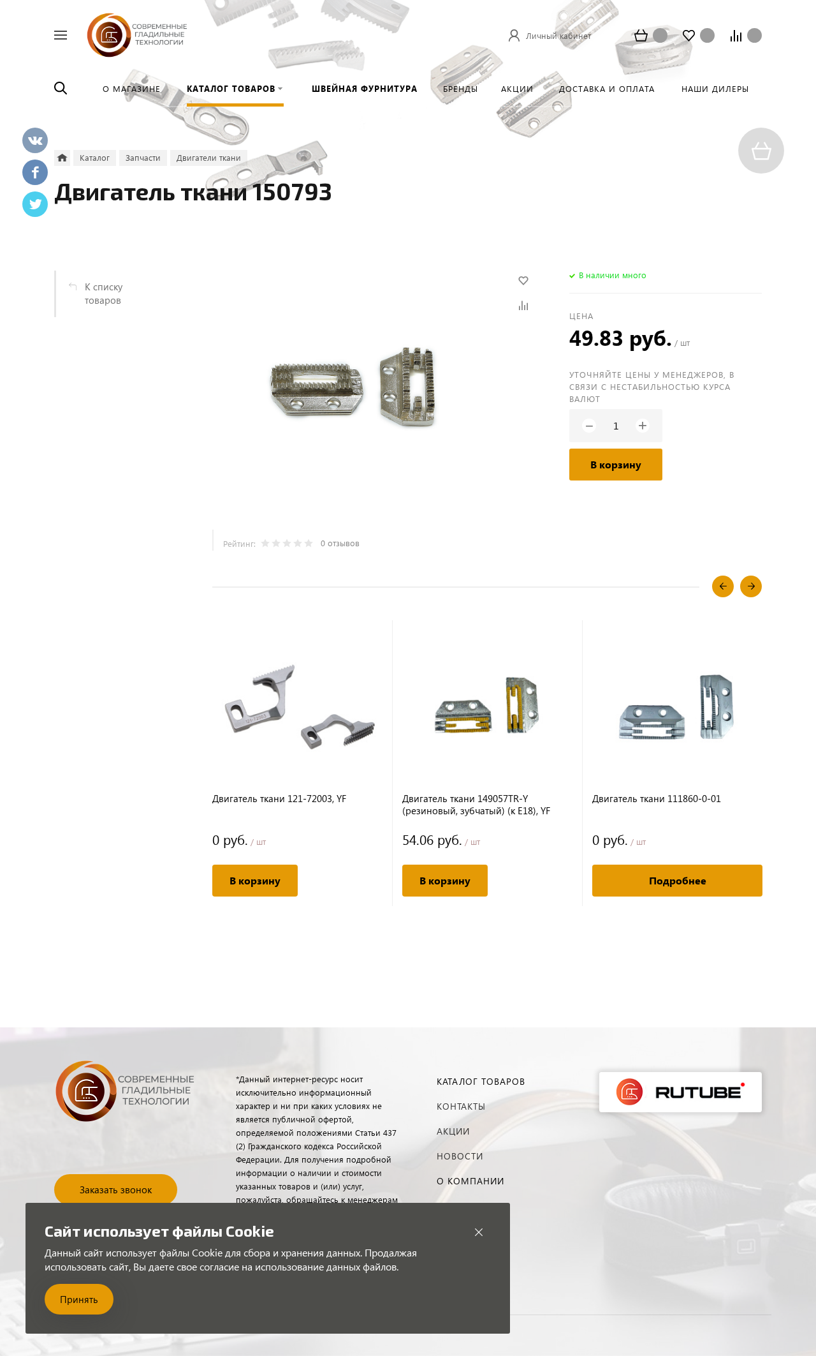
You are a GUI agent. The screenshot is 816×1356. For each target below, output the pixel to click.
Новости (460, 1156)
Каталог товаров (481, 1081)
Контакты (461, 1106)
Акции (453, 1131)
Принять (79, 1299)
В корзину (615, 464)
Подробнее (677, 880)
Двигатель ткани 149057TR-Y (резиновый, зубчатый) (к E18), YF (476, 805)
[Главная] (62, 158)
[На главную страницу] (137, 33)
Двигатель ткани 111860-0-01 (656, 799)
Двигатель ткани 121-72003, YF (279, 799)
